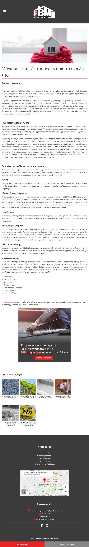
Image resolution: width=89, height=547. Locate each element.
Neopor (19, 288)
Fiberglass (8, 277)
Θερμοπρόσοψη (45, 461)
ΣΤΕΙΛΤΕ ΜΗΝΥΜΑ (67, 544)
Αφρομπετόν (45, 453)
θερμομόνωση (33, 106)
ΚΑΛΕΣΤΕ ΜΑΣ (22, 544)
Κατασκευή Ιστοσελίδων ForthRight (44, 538)
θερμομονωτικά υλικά (37, 262)
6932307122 (45, 516)
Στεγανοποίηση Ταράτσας (45, 464)
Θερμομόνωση (45, 458)
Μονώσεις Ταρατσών (45, 456)
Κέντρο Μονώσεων (11, 302)
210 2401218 (45, 514)
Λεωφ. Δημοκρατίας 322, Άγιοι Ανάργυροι (45, 511)
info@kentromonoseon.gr (46, 519)
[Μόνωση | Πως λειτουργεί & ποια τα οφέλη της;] (44, 46)
